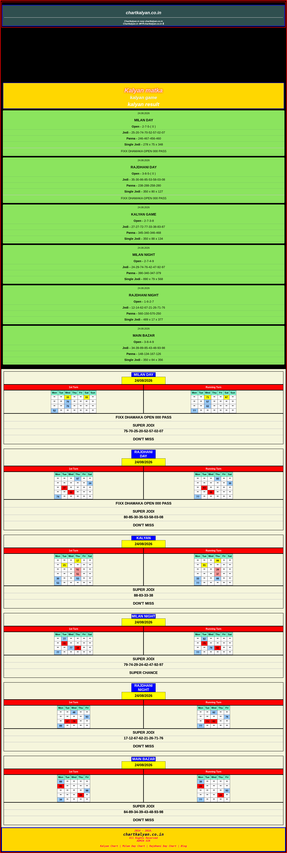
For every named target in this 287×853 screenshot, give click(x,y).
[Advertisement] (143, 60)
